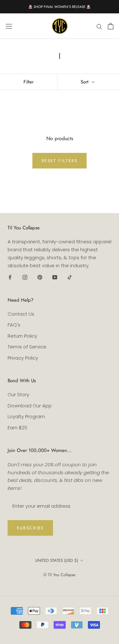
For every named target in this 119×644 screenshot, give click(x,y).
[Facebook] (10, 277)
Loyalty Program (26, 416)
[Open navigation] (9, 26)
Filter (28, 81)
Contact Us (21, 314)
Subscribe (30, 528)
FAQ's (14, 324)
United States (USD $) (56, 560)
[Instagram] (25, 277)
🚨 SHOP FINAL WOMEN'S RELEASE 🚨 (59, 6)
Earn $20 (17, 427)
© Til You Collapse (59, 575)
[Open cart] (110, 26)
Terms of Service (27, 346)
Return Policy (22, 336)
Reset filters (60, 161)
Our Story (18, 394)
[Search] (99, 26)
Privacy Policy (23, 357)
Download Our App (30, 405)
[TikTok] (69, 277)
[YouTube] (54, 277)
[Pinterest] (39, 277)
